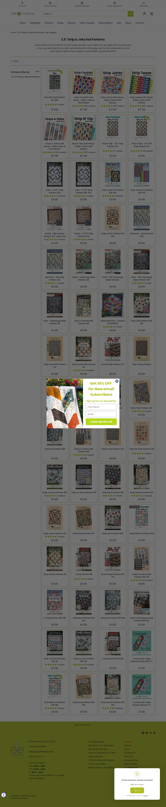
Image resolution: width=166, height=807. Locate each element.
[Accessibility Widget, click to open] (3, 794)
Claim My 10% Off (101, 421)
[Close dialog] (116, 381)
